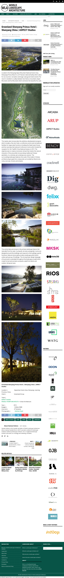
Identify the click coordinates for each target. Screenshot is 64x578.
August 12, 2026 (55, 38)
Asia (24, 34)
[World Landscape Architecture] (13, 12)
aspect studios (10, 419)
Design (35, 34)
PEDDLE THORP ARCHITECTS (10, 401)
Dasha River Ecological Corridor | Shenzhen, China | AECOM (34, 469)
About (8, 14)
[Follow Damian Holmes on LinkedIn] (7, 436)
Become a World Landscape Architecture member (11, 548)
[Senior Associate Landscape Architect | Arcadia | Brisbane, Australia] (46, 44)
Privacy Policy (5, 562)
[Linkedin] (56, 1)
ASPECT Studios (29, 34)
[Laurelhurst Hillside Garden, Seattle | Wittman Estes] (8, 461)
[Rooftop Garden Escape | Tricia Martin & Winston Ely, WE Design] (21, 461)
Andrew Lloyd (19, 411)
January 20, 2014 (7, 34)
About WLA (4, 553)
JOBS (36, 14)
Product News (47, 56)
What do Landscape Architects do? (30, 551)
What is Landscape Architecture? (30, 548)
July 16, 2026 (54, 48)
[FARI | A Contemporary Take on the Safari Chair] (46, 62)
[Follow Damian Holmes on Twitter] (4, 436)
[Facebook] (59, 1)
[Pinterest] (62, 1)
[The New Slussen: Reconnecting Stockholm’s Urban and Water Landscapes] (46, 71)
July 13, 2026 (54, 76)
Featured (15, 14)
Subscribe (46, 93)
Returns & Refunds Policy (8, 566)
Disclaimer (4, 564)
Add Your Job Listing (48, 53)
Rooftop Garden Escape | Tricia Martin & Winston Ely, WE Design (21, 469)
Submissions (5, 557)
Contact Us (4, 560)
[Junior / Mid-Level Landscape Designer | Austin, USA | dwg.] (46, 25)
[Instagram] (53, 1)
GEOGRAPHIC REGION (13, 20)
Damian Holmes (17, 34)
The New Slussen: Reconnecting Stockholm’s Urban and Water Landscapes (56, 72)
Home (2, 14)
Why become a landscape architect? (30, 554)
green (23, 419)
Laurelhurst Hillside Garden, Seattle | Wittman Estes (6, 469)
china (17, 419)
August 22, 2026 (55, 28)
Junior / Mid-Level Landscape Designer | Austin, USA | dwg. (56, 25)
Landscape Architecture (14, 36)
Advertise (4, 555)
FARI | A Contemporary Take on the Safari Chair (56, 62)
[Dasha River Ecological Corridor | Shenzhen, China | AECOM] (35, 461)
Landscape (37, 419)
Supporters (52, 14)
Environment (5, 36)
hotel (29, 419)
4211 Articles (23, 426)
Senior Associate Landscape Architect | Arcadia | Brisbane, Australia (56, 45)
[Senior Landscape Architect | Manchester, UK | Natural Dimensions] (46, 34)
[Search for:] (54, 16)
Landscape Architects (25, 14)
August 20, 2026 (55, 64)
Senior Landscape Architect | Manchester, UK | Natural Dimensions (56, 34)
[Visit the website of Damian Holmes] (2, 436)
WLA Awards (42, 14)
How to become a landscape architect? (31, 557)
